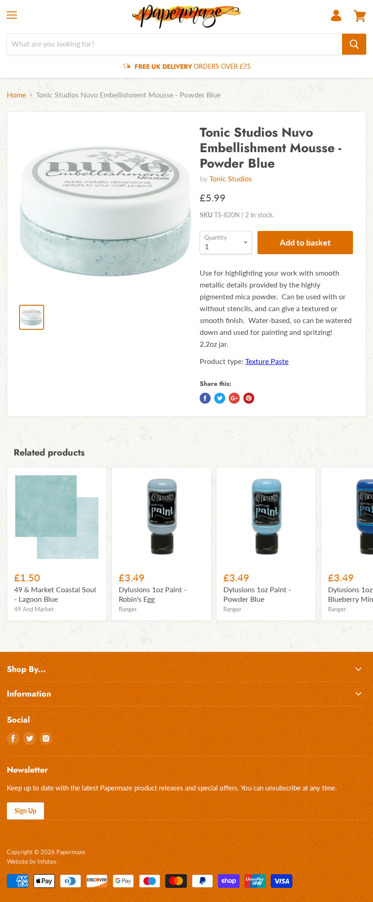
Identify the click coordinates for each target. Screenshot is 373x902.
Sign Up (25, 811)
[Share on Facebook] (205, 398)
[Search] (354, 44)
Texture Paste (266, 361)
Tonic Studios (230, 178)
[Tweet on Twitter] (219, 398)
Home (16, 95)
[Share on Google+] (234, 398)
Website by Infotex (31, 861)
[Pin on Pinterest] (248, 398)
